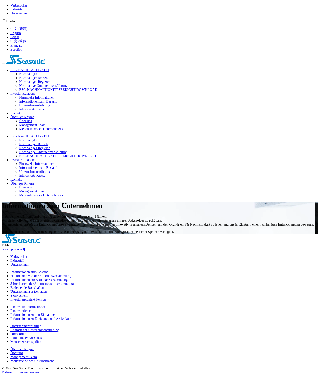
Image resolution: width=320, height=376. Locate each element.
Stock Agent (18, 295)
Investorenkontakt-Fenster (28, 299)
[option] (164, 29)
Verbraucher (18, 5)
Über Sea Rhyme (22, 117)
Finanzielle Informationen (36, 97)
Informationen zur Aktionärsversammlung (39, 280)
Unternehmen (19, 13)
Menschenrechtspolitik (25, 342)
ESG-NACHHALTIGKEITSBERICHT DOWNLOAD (58, 89)
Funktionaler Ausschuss (26, 338)
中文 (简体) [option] (18, 41)
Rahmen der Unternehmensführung (34, 330)
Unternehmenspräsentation (28, 291)
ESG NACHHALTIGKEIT (29, 70)
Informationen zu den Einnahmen (33, 314)
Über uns (25, 121)
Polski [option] (14, 37)
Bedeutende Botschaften (27, 287)
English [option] (15, 33)
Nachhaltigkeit (29, 74)
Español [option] (16, 49)
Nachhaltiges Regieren (34, 82)
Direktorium (18, 334)
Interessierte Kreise (32, 109)
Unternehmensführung (34, 105)
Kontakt (16, 113)
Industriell (17, 9)
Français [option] (16, 45)
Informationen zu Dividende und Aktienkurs (40, 318)
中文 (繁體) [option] (18, 29)
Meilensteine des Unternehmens (41, 129)
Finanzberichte (20, 311)
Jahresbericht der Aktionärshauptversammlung (42, 283)
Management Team (32, 125)
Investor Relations (22, 93)
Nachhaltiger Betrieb (33, 78)
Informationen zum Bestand (38, 101)
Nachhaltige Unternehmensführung (43, 85)
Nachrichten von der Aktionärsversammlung (40, 276)
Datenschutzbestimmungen (20, 372)
